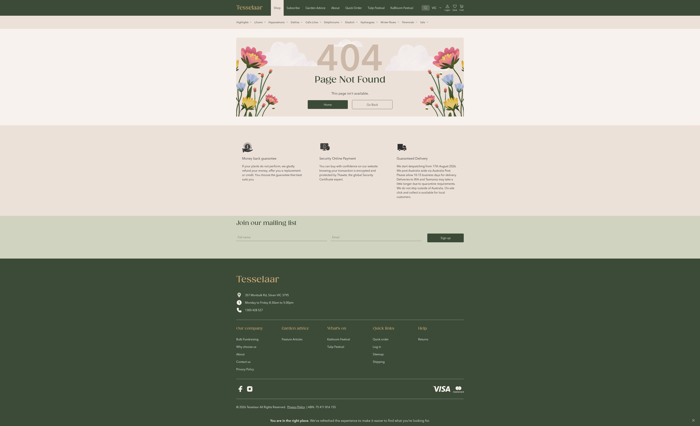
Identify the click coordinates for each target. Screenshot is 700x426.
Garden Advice (315, 8)
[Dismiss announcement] (693, 420)
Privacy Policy (296, 407)
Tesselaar (249, 8)
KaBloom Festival (401, 8)
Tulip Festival (376, 8)
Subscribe (293, 8)
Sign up (446, 238)
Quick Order (353, 8)
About (335, 8)
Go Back (372, 104)
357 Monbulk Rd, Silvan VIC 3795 (267, 295)
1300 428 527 (254, 310)
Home (328, 104)
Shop (277, 8)
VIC (434, 8)
